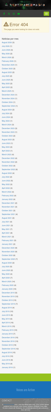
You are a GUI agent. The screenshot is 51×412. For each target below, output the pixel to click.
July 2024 (5, 113)
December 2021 (8, 203)
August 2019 (7, 307)
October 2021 (7, 210)
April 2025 (6, 87)
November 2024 (8, 98)
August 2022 (7, 173)
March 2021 (6, 236)
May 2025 (6, 83)
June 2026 (6, 50)
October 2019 (7, 300)
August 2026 (7, 42)
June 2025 (6, 79)
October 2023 (7, 135)
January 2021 (7, 244)
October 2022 (7, 165)
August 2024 (7, 109)
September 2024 (8, 106)
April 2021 (6, 233)
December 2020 (8, 248)
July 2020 (5, 266)
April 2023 (6, 150)
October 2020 (7, 255)
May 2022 (6, 184)
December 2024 (8, 94)
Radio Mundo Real (8, 404)
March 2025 (6, 91)
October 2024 (7, 102)
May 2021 (6, 229)
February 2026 (7, 61)
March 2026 (6, 57)
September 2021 (8, 214)
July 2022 (5, 177)
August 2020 (7, 262)
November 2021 (8, 206)
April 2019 (6, 322)
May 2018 (6, 363)
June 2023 (6, 143)
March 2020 (6, 281)
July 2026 (5, 46)
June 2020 (6, 270)
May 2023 (6, 147)
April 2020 (6, 277)
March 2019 (6, 326)
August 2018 (7, 352)
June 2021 (6, 225)
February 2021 (7, 240)
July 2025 (5, 76)
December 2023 (8, 128)
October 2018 (7, 345)
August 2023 (7, 139)
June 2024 (6, 117)
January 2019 (7, 333)
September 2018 (8, 348)
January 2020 (7, 289)
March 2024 (6, 124)
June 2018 (6, 360)
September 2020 (8, 259)
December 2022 (8, 158)
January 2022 (7, 199)
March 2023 (6, 154)
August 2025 (7, 72)
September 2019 (8, 304)
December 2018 (8, 337)
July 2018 (5, 356)
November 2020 (8, 251)
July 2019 (5, 311)
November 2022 (8, 162)
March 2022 (6, 191)
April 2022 (6, 188)
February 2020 (7, 285)
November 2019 (8, 296)
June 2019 (6, 315)
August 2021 (7, 218)
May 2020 (6, 274)
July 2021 (5, 221)
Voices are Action (25, 389)
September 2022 (8, 169)
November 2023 (8, 132)
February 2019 (7, 330)
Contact (7, 400)
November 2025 (8, 64)
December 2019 (8, 292)
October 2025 (7, 68)
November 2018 (8, 341)
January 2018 (7, 367)
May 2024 (6, 121)
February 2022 (7, 195)
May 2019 (6, 318)
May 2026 (6, 53)
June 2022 (6, 180)
